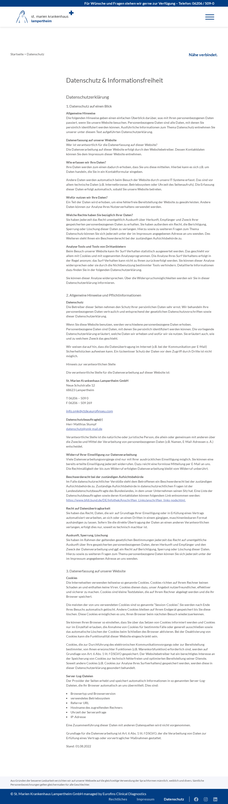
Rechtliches (118, 799)
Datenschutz (174, 799)
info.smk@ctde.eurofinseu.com (89, 411)
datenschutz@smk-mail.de (84, 429)
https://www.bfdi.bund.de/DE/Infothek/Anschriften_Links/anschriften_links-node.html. (126, 500)
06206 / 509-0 (203, 3)
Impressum (145, 799)
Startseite (17, 54)
